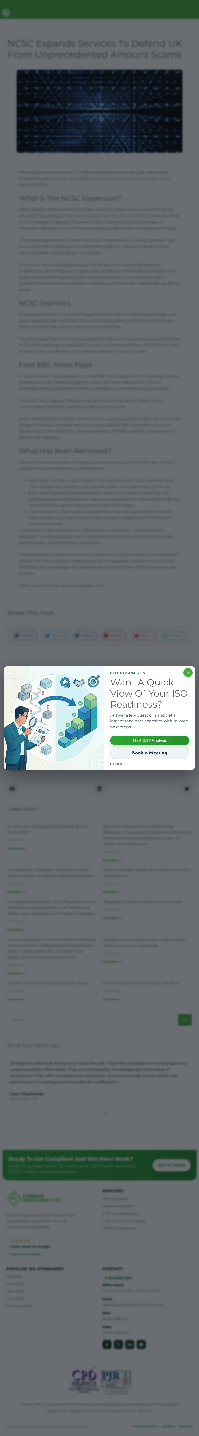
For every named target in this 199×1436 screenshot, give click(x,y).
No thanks (116, 764)
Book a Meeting (149, 753)
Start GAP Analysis (150, 740)
